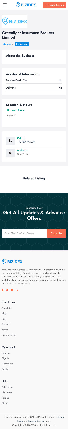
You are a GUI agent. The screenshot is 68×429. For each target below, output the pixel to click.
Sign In (5, 358)
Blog (4, 313)
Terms (5, 329)
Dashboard (7, 363)
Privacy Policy (9, 335)
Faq (4, 318)
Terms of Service (36, 421)
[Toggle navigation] (4, 4)
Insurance (22, 44)
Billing (5, 403)
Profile (5, 369)
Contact (5, 324)
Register (6, 352)
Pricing (5, 397)
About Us (6, 308)
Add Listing (57, 5)
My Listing (7, 392)
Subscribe (56, 233)
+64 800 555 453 (26, 142)
